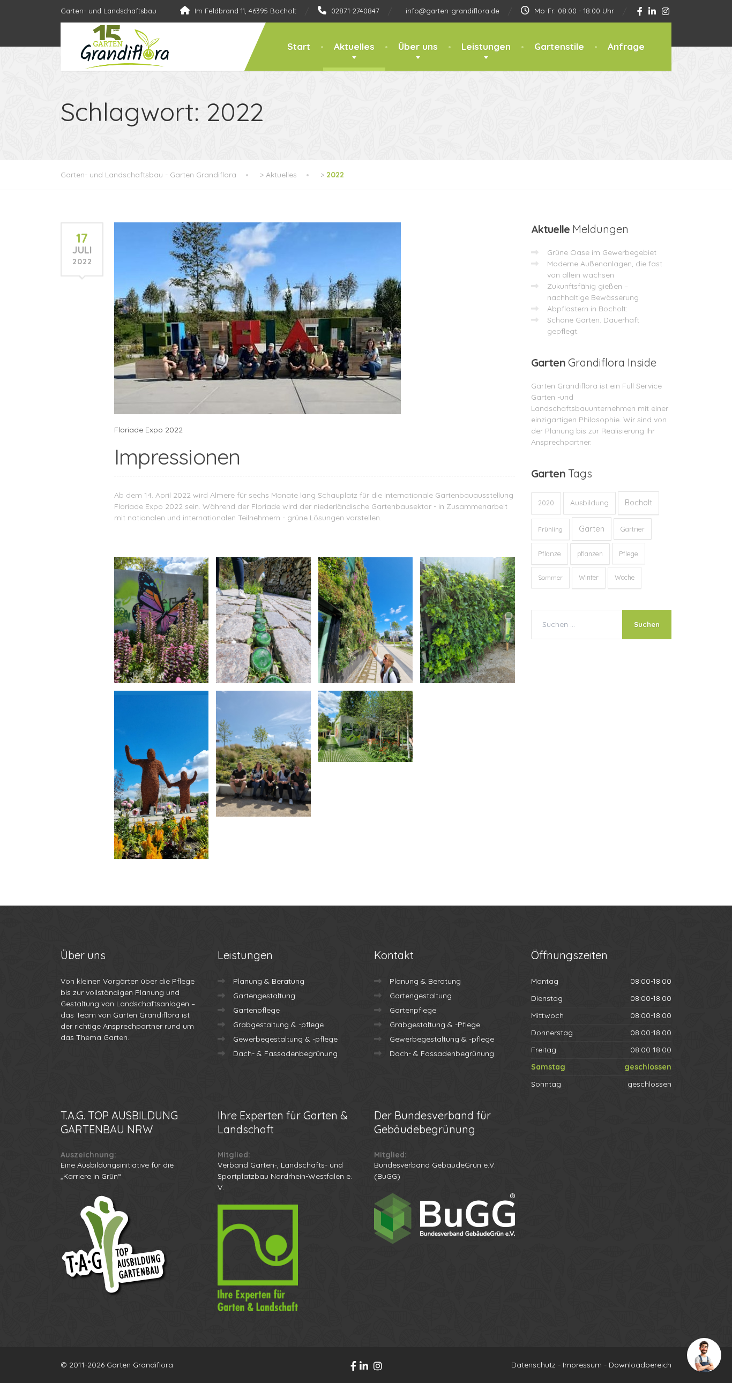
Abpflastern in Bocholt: (587, 308)
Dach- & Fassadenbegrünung (285, 1053)
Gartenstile (559, 46)
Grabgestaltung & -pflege (278, 1024)
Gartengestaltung (264, 995)
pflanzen (590, 554)
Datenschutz (533, 1365)
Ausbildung (589, 502)
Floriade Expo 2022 (148, 430)
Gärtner (633, 529)
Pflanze (549, 553)
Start (298, 46)
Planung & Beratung (268, 981)
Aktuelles (354, 46)
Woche (624, 577)
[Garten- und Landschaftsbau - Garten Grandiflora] (117, 47)
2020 (546, 503)
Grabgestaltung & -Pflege (435, 1024)
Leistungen (486, 46)
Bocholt (638, 502)
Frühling (550, 529)
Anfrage (626, 46)
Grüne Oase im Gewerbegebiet (601, 252)
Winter (589, 577)
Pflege (628, 553)
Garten (591, 529)
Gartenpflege (256, 1010)
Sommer (550, 577)
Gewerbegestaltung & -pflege (285, 1039)
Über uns (418, 46)
